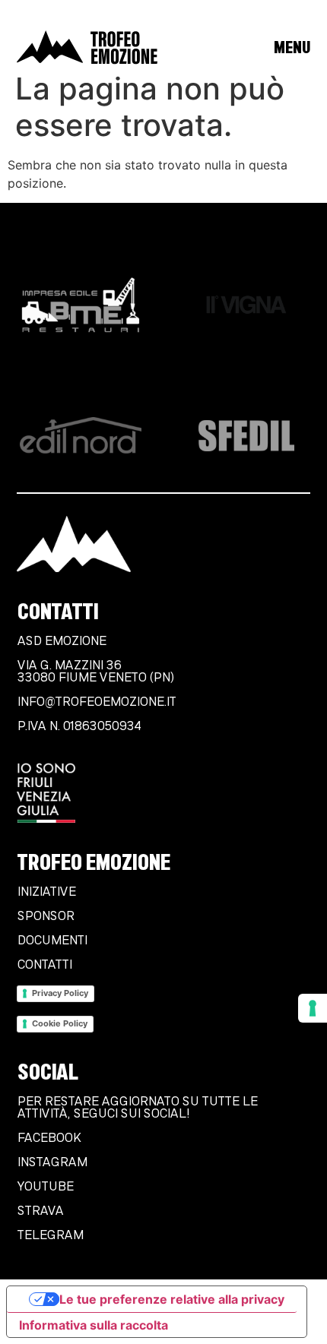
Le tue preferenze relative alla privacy (171, 1299)
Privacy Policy (60, 993)
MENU (291, 47)
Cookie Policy (59, 1023)
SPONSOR (45, 916)
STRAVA (40, 1211)
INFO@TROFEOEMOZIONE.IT (96, 702)
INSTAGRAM (52, 1162)
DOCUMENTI (52, 940)
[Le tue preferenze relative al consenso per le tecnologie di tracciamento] (312, 1008)
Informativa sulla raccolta (93, 1325)
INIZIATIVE (46, 892)
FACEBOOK (49, 1138)
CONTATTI (44, 965)
